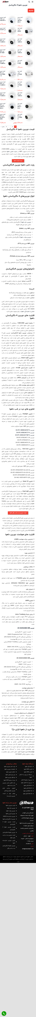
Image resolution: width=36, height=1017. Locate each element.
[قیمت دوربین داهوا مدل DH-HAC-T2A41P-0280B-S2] (12, 42)
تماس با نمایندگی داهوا (27, 311)
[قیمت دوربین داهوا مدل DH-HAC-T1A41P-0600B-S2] (12, 96)
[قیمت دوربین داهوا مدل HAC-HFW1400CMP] (29, 32)
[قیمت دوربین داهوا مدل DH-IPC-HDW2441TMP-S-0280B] (12, 118)
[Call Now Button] (4, 1013)
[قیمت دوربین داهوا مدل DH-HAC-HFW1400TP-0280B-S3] (29, 118)
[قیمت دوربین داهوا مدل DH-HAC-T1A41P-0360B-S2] (29, 96)
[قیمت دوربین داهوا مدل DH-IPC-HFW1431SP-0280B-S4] (12, 75)
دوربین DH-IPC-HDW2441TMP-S (24, 435)
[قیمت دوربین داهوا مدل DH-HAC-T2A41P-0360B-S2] (29, 53)
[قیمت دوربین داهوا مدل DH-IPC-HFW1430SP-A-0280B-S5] (29, 107)
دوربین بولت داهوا (25, 237)
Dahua (24, 818)
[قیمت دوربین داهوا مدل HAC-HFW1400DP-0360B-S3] (29, 75)
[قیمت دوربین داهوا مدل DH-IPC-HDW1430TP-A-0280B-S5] (12, 107)
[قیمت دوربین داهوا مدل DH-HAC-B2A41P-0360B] (12, 53)
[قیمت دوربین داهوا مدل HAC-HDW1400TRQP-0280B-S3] (29, 21)
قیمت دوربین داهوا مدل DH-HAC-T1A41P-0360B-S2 (18, 94)
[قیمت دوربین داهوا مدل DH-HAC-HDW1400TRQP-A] (12, 21)
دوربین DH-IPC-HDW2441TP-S (25, 433)
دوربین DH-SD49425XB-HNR (26, 628)
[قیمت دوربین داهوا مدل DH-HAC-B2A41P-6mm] (29, 64)
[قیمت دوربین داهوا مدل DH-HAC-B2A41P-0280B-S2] (12, 64)
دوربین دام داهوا (26, 222)
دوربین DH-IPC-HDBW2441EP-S (25, 430)
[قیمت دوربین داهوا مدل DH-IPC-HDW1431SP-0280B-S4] (29, 86)
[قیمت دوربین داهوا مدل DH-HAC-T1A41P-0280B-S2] (12, 85)
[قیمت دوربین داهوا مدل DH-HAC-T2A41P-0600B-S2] (29, 42)
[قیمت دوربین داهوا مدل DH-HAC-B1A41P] (12, 31)
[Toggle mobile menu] (32, 2)
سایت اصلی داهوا (12, 151)
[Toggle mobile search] (29, 2)
